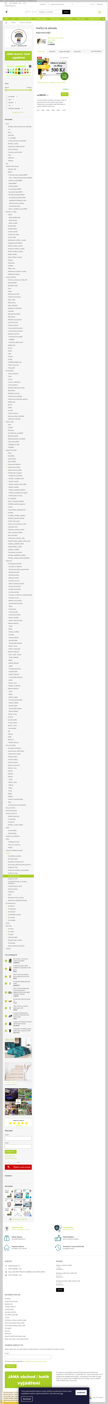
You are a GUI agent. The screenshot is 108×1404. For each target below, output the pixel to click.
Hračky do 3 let (12, 867)
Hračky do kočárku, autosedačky (18, 870)
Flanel (10, 291)
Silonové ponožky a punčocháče (19, 569)
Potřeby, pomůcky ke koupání (18, 493)
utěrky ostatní (13, 223)
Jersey (10, 379)
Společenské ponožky (16, 603)
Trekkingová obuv (13, 842)
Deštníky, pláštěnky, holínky (17, 555)
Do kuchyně (11, 912)
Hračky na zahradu (14, 876)
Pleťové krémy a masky (16, 203)
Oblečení (11, 158)
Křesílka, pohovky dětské (16, 518)
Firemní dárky (12, 831)
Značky (8, 949)
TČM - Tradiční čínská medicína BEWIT (20, 178)
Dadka (10, 351)
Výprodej (11, 135)
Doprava (7, 1331)
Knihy (9, 895)
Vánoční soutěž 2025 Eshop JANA (15, 1336)
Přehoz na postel (13, 365)
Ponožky (11, 635)
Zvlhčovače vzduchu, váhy (16, 538)
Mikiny (10, 629)
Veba (9, 354)
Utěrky (10, 215)
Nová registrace (10, 1156)
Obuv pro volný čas (14, 845)
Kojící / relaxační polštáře (16, 501)
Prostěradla (9, 371)
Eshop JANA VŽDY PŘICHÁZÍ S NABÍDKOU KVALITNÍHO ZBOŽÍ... (27, 1272)
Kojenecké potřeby (14, 467)
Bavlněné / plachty (14, 393)
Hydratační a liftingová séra (17, 200)
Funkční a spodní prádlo (15, 799)
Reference (8, 1334)
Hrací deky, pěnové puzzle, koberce (19, 865)
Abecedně (77, 52)
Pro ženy (11, 929)
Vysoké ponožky (14, 592)
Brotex (10, 348)
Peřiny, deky (10, 422)
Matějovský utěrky (14, 274)
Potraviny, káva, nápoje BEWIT (18, 175)
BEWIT (10, 172)
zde (61, 1393)
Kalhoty (11, 785)
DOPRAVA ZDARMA (15, 109)
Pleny (9, 453)
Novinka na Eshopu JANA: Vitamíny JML (68, 1281)
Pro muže (11, 932)
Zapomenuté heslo (11, 1158)
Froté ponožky (13, 612)
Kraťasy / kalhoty (14, 632)
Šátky (10, 737)
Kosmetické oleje (14, 206)
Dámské (10, 774)
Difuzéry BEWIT (13, 186)
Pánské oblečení (13, 623)
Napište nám (9, 1304)
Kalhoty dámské (14, 663)
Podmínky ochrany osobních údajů (15, 1320)
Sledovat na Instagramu (19, 1219)
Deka (9, 425)
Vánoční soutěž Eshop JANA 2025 (66, 1273)
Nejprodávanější (64, 52)
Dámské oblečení (13, 652)
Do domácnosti (10, 903)
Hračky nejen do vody (15, 496)
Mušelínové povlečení (15, 320)
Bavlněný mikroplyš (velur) (16, 388)
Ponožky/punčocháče (15, 564)
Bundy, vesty (13, 683)
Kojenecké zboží (11, 450)
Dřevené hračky (13, 859)
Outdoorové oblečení (13, 836)
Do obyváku (11, 920)
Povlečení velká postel (16, 342)
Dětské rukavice (14, 743)
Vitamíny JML (12, 169)
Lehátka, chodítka (13, 550)
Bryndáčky (11, 456)
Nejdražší (52, 52)
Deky (9, 155)
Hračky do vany (13, 873)
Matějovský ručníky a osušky (17, 240)
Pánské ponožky (14, 575)
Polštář (10, 428)
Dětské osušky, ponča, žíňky (18, 484)
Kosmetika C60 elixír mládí (17, 198)
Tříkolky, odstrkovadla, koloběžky (19, 558)
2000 (52, 110)
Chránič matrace (13, 413)
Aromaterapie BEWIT (15, 189)
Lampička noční (13, 527)
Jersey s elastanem (14, 382)
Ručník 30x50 (12, 226)
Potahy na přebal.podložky (17, 490)
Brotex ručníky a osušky (15, 251)
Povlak (10, 359)
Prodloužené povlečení (15, 331)
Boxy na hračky (12, 535)
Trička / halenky (13, 657)
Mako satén (11, 300)
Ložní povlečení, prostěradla (17, 141)
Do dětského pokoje (14, 915)
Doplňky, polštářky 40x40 (16, 544)
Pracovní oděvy (11, 745)
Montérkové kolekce (14, 748)
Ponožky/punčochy (15, 669)
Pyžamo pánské (14, 638)
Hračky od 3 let (12, 879)
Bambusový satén (13, 294)
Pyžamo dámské (14, 674)
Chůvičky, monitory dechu (16, 530)
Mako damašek (13, 306)
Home (8, 923)
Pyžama (10, 717)
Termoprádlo (12, 728)
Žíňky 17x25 (11, 269)
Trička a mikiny (12, 723)
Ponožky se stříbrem (15, 567)
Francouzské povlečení (15, 328)
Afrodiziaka (11, 943)
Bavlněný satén (13, 286)
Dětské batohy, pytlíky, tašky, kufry (19, 541)
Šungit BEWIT (13, 183)
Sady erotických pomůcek (16, 946)
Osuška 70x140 (12, 232)
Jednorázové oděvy (14, 754)
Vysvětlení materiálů (11, 1315)
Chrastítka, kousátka (14, 856)
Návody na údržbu (10, 1312)
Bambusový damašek (15, 308)
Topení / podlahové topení (14, 850)
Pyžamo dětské (13, 703)
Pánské (10, 771)
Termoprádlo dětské (15, 709)
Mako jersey (12, 303)
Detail (65, 94)
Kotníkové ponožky (15, 589)
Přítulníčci (11, 892)
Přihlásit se (11, 1152)
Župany (10, 260)
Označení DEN (9, 1309)
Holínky (10, 848)
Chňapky (10, 266)
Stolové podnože (11, 811)
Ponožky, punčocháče (15, 152)
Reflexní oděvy (12, 757)
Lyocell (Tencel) (13, 322)
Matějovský (11, 345)
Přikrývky (11, 430)
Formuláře (8, 1328)
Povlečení (11, 822)
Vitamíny (10, 161)
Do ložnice (11, 906)
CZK (91, 4)
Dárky (7, 828)
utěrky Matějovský (14, 217)
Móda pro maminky (14, 686)
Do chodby (11, 917)
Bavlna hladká (12, 283)
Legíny (11, 666)
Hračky (8, 853)
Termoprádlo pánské (15, 643)
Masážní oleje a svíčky (15, 940)
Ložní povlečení (11, 277)
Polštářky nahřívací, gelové (16, 504)
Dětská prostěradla (14, 419)
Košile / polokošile (14, 649)
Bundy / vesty (13, 646)
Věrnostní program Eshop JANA (14, 1323)
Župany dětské (13, 711)
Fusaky (10, 507)
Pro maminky (12, 498)
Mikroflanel (11, 317)
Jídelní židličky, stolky (15, 547)
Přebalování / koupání (15, 473)
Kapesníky (11, 263)
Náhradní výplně (13, 436)
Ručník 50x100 (12, 229)
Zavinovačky (12, 459)
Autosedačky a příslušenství (17, 510)
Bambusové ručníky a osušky (17, 271)
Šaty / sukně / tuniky (15, 655)
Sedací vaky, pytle (14, 521)
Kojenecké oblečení (14, 464)
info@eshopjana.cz (14, 1266)
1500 (47, 110)
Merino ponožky (14, 618)
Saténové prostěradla (15, 396)
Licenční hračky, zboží (15, 886)
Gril (7, 164)
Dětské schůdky (14, 487)
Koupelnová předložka (15, 243)
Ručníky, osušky (13, 144)
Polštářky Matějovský (15, 362)
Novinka (12, 103)
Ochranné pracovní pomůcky (17, 805)
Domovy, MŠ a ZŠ (11, 813)
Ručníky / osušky (11, 212)
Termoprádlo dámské (15, 677)
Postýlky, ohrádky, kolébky (16, 516)
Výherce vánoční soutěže (64, 1265)
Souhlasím (81, 1392)
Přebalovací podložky (15, 476)
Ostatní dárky (12, 833)
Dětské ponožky (14, 578)
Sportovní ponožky (15, 586)
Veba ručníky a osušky (15, 257)
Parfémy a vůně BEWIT (16, 181)
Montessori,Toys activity (16, 898)
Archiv (60, 1290)
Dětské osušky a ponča (15, 246)
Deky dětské (12, 462)
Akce (11, 100)
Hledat (66, 12)
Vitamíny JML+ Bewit (12, 166)
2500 (58, 110)
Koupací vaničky (14, 481)
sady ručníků (12, 237)
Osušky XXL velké (13, 235)
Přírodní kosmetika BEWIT (17, 195)
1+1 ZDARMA (12, 138)
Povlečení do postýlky (16, 337)
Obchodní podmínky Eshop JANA (15, 1326)
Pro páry (10, 934)
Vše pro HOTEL (10, 808)
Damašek (11, 311)
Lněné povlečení (13, 325)
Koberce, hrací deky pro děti (17, 524)
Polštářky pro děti (13, 445)
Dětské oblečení (13, 689)
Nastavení (27, 1399)
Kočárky (10, 513)
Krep (9, 288)
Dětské (10, 777)
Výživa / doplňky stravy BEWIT (18, 209)
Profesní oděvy (13, 760)
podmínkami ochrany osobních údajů (35, 1361)
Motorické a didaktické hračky (17, 900)
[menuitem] (6, 19)
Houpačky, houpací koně (15, 862)
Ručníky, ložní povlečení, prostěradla (19, 127)
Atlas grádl (11, 368)
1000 (42, 110)
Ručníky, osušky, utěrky (15, 825)
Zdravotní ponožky (14, 615)
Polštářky (12, 340)
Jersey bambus (13, 385)
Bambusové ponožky (15, 601)
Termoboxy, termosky (15, 552)
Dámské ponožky (14, 572)
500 (38, 110)
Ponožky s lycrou (14, 581)
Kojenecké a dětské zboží (16, 147)
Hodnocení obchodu (57, 4)
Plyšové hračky (13, 889)
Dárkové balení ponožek (16, 584)
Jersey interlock (13, 374)
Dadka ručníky (12, 254)
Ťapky (10, 606)
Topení (7, 1318)
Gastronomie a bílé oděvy (16, 751)
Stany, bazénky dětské (15, 532)
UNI (9, 731)
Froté (9, 376)
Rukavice (11, 740)
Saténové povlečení (14, 297)
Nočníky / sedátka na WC (16, 479)
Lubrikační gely (12, 937)
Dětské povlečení (13, 334)
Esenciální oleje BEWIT (16, 192)
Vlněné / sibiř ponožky (15, 620)
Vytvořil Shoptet (98, 1398)
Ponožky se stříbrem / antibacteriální (20, 595)
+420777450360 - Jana (15, 1275)
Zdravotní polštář (13, 442)
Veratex (10, 357)
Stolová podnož (13, 149)
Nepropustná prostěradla (16, 416)
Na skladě (12, 97)
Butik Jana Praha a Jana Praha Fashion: (17, 1339)
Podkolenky (12, 609)
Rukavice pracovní (14, 765)
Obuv (9, 802)
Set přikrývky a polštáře (15, 433)
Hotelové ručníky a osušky (16, 249)
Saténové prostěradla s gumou (18, 399)
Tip (10, 106)
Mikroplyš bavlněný (14, 314)
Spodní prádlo (13, 640)
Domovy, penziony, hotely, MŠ (17, 280)
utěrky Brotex (13, 220)
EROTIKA (8, 926)
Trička (10, 626)
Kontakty (43, 4)
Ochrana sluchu (13, 762)
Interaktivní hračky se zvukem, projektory (17, 882)
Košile (10, 680)
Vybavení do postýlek (15, 470)
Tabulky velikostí (10, 1307)
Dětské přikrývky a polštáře (17, 439)
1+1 (9, 129)
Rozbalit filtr (17, 113)
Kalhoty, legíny (13, 697)
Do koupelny (12, 909)
